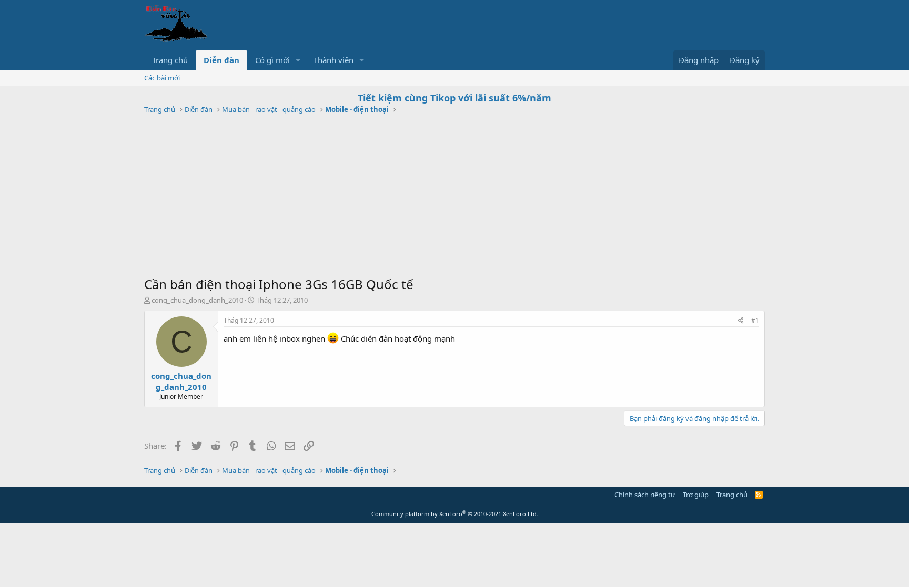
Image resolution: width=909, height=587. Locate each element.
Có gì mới (272, 60)
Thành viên (334, 60)
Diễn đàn (221, 60)
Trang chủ (170, 60)
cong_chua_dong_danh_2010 (197, 300)
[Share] (741, 321)
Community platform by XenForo (454, 514)
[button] (298, 60)
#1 (755, 320)
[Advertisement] (454, 196)
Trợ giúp (696, 494)
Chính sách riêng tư (644, 494)
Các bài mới (162, 78)
